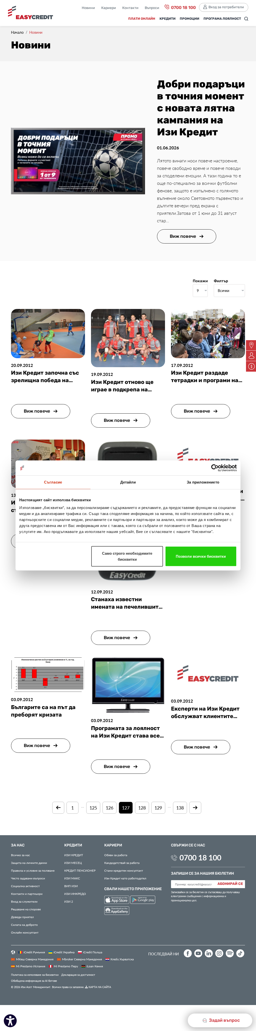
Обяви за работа (115, 855)
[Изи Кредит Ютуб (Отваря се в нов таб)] (198, 953)
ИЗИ (71, 886)
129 (158, 808)
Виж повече (183, 236)
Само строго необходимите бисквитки (127, 556)
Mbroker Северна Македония (82, 959)
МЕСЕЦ (73, 863)
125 (93, 808)
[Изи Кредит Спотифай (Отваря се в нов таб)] (230, 953)
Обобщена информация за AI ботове (34, 981)
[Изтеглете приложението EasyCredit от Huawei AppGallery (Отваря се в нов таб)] (116, 911)
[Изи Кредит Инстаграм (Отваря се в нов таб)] (219, 953)
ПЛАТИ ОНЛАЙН (141, 18)
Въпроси (152, 8)
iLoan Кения (94, 966)
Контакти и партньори (26, 894)
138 (180, 808)
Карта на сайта (99, 987)
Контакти (130, 8)
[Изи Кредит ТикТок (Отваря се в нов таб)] (240, 953)
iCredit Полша (92, 952)
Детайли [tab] (128, 482)
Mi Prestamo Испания (30, 966)
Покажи (200, 281)
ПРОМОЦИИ (189, 18)
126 (109, 808)
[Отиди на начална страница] (30, 14)
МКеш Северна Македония (35, 959)
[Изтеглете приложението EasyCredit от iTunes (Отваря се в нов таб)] (117, 900)
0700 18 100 (183, 7)
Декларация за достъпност (78, 975)
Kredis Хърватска (122, 959)
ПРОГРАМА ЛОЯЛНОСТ (222, 18)
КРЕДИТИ (168, 18)
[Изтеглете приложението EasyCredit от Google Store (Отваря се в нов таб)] (142, 900)
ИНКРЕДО (75, 894)
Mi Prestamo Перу (66, 966)
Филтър (221, 281)
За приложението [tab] (203, 482)
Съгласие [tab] (53, 482)
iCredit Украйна (64, 952)
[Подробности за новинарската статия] (78, 160)
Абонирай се (230, 884)
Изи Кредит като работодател (125, 878)
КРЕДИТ (73, 855)
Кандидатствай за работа (122, 863)
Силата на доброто (24, 925)
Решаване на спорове (26, 909)
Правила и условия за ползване (32, 870)
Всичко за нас (20, 855)
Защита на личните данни (29, 863)
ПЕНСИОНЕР (80, 870)
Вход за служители (24, 901)
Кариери (108, 8)
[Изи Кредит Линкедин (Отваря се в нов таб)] (209, 953)
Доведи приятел (22, 917)
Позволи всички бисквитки (201, 556)
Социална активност (25, 886)
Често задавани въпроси (28, 878)
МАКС (72, 878)
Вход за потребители (226, 7)
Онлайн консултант (24, 932)
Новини (88, 8)
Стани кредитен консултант (123, 870)
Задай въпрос (224, 1020)
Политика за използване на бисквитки (34, 975)
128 (142, 808)
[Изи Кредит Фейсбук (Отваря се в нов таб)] (188, 953)
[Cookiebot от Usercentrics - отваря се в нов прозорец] (215, 468)
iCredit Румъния (34, 952)
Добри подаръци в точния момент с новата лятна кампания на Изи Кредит (201, 109)
